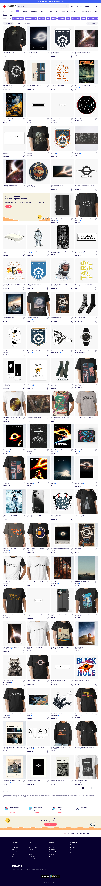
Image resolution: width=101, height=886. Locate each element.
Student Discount (16, 852)
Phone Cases (34, 11)
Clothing (14, 11)
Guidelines (52, 849)
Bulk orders (15, 859)
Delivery (51, 842)
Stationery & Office (86, 11)
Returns (51, 845)
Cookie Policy (47, 869)
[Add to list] (24, 53)
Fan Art (13, 845)
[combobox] (43, 6)
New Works (15, 847)
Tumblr (73, 849)
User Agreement (15, 869)
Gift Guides (15, 842)
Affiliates (31, 849)
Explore (5, 11)
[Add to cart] (72, 56)
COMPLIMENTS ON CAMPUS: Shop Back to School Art (50, 1)
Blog (13, 849)
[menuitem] (5, 11)
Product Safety (53, 852)
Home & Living (53, 11)
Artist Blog (32, 856)
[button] (50, 1)
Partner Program (33, 847)
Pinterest (74, 852)
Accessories (74, 11)
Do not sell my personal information (35, 869)
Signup (13, 856)
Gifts (96, 11)
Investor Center (33, 845)
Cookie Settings (53, 858)
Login (13, 854)
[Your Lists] (92, 6)
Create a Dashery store (35, 859)
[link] (18, 18)
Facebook (74, 845)
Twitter (74, 847)
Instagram (74, 842)
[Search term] (66, 6)
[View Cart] (96, 6)
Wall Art (43, 11)
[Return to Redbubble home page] (9, 6)
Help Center (52, 847)
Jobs (30, 854)
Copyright (52, 854)
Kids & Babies (64, 11)
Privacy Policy (23, 869)
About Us (31, 842)
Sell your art (32, 852)
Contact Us (52, 856)
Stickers (25, 11)
